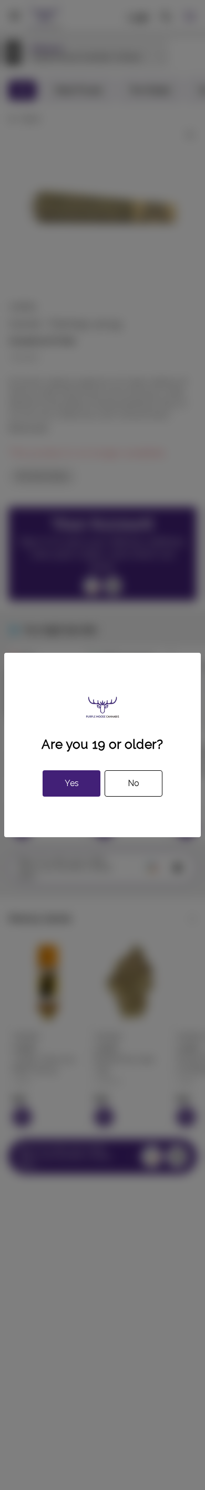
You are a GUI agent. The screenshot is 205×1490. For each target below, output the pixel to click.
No (133, 783)
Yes (72, 783)
